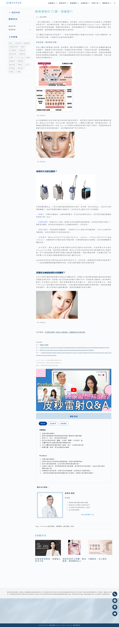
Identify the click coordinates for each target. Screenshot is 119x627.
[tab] (43, 423)
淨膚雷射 (59, 526)
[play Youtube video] (73, 390)
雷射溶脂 (12, 64)
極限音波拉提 (13, 47)
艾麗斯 (18, 72)
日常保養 (18, 43)
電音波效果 (12, 54)
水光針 (27, 64)
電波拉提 (22, 50)
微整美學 (62, 3)
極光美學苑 (12, 50)
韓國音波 (21, 61)
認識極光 (51, 3)
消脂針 (23, 47)
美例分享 (95, 3)
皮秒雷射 (66, 526)
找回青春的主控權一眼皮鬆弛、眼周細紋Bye (74, 560)
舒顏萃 (11, 57)
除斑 (72, 526)
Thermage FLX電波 (23, 57)
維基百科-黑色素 (44, 345)
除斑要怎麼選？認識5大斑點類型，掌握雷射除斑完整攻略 (65, 332)
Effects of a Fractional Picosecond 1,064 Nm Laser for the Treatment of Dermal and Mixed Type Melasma (67, 350)
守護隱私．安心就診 (97, 559)
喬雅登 (20, 64)
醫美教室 (12, 29)
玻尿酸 (11, 72)
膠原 (10, 43)
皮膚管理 (84, 3)
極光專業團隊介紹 (87, 515)
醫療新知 (105, 3)
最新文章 (12, 26)
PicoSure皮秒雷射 (48, 526)
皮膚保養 (12, 61)
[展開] (30, 30)
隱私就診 (21, 68)
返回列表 (16, 12)
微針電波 (12, 68)
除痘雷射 (26, 43)
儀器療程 (73, 3)
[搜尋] (114, 3)
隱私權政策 (76, 625)
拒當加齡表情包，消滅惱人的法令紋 (48, 560)
